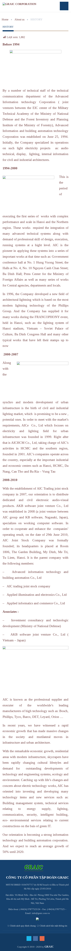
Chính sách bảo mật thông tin (53, 925)
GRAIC (49, 946)
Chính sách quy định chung (23, 925)
